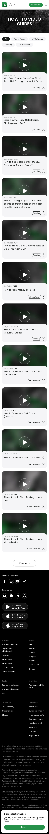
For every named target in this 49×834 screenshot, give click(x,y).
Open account (35, 5)
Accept (24, 827)
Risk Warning (7, 791)
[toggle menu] (45, 4)
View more (24, 563)
